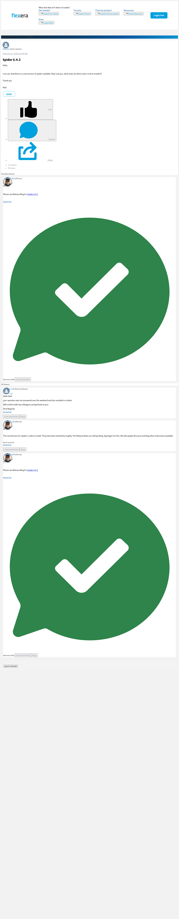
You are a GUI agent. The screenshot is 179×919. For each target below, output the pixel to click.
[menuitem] (107, 12)
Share (50, 160)
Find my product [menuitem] (103, 10)
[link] (54, 10)
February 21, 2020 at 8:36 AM (15, 53)
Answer (51, 139)
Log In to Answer (10, 666)
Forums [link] (77, 10)
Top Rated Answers (8, 174)
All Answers (5, 384)
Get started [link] (44, 10)
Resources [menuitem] (129, 10)
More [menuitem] (41, 19)
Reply (22, 416)
